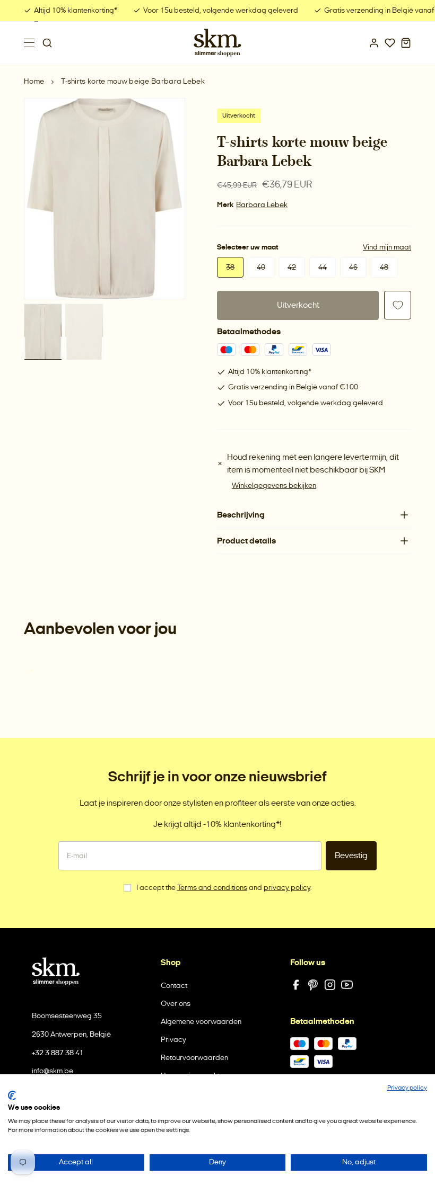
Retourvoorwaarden (194, 1058)
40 (261, 267)
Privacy (173, 1040)
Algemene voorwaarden (201, 1022)
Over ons (175, 1004)
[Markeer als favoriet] (397, 305)
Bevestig (351, 855)
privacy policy (287, 888)
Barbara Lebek (262, 205)
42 (292, 267)
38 (230, 267)
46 (353, 267)
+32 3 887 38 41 (58, 1053)
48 (384, 267)
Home (34, 81)
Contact (174, 986)
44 (322, 267)
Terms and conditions (212, 888)
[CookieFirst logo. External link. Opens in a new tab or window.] (12, 1095)
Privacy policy (407, 1087)
